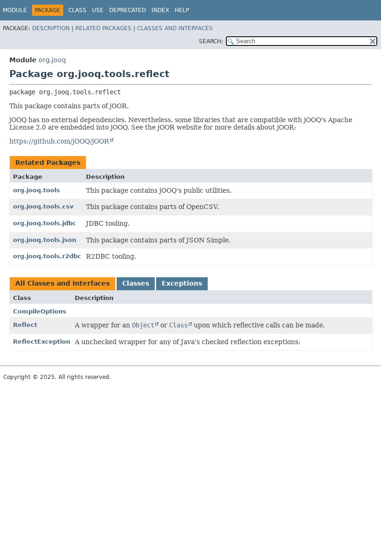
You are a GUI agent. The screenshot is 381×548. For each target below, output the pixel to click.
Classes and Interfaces (175, 28)
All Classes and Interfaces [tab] (62, 283)
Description (51, 28)
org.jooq (52, 60)
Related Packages (103, 28)
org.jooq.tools (36, 190)
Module (15, 10)
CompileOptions (39, 311)
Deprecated (127, 10)
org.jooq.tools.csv (43, 206)
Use (98, 10)
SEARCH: (211, 41)
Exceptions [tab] (182, 283)
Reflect (25, 324)
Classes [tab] (135, 283)
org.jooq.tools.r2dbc (47, 256)
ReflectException (41, 341)
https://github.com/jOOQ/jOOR (59, 141)
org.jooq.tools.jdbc (44, 223)
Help (182, 10)
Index (160, 10)
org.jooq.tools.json (44, 239)
